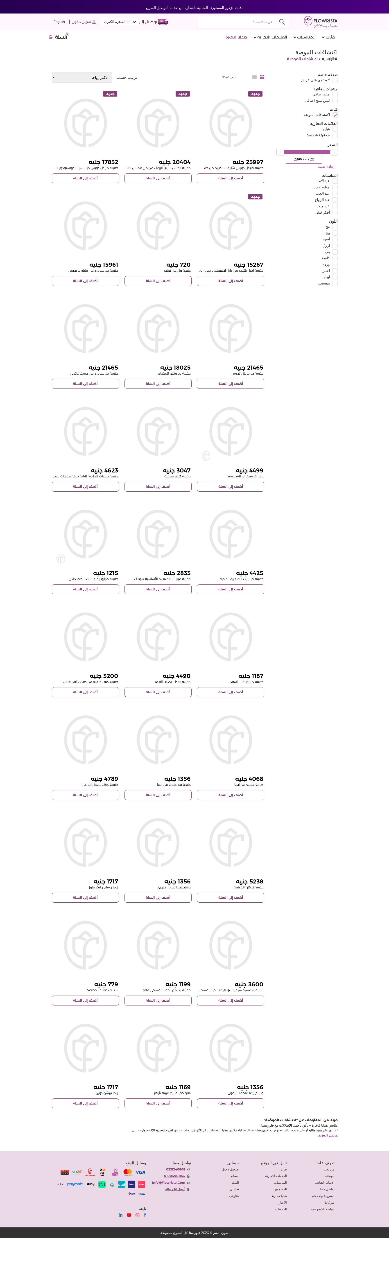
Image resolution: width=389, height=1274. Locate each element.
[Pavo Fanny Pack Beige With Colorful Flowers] (158, 1048)
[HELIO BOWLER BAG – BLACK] (230, 637)
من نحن (329, 1169)
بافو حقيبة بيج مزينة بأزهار (172, 1093)
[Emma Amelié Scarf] (230, 739)
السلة (235, 1183)
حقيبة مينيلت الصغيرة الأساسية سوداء (162, 579)
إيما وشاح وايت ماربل (103, 887)
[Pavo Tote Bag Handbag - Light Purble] (158, 945)
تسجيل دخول (82, 22)
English (59, 22)
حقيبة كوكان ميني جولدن (100, 784)
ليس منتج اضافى (317, 100)
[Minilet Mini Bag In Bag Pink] (230, 534)
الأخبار (283, 1203)
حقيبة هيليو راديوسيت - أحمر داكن (93, 579)
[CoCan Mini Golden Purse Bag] (85, 739)
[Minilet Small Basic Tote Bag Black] (158, 534)
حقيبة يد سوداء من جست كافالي (94, 373)
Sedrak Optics (318, 135)
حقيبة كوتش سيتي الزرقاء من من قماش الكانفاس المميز (149, 168)
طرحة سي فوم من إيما (174, 784)
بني (327, 252)
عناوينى (234, 1196)
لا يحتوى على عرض (315, 80)
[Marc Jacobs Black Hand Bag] (85, 226)
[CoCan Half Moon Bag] (158, 637)
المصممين (280, 1189)
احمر (326, 271)
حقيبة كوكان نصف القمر (173, 682)
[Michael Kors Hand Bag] (230, 328)
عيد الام (324, 181)
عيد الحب (323, 193)
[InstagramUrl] (137, 1215)
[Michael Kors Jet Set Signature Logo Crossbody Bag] (85, 123)
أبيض (326, 277)
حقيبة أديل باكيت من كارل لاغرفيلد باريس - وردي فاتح (225, 270)
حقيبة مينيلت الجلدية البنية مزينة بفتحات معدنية (83, 476)
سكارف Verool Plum (102, 990)
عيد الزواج (322, 200)
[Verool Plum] (85, 945)
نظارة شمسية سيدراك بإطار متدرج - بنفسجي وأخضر (225, 990)
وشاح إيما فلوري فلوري (174, 887)
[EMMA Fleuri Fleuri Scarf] (158, 842)
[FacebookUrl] (145, 1215)
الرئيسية (328, 59)
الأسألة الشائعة (325, 1183)
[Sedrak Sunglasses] (230, 431)
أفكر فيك (323, 212)
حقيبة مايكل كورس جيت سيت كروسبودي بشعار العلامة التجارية (73, 168)
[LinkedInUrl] (120, 1215)
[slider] (334, 152)
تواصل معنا (327, 1189)
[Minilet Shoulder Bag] (158, 431)
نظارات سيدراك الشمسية (245, 476)
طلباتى (234, 1189)
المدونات (281, 1209)
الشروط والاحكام (323, 1196)
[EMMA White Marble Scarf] (85, 842)
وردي (326, 264)
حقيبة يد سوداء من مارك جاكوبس (93, 270)
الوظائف (329, 1176)
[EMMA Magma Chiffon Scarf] (230, 1048)
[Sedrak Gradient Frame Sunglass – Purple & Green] (230, 945)
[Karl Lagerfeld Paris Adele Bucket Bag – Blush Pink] (230, 226)
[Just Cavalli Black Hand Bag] (85, 328)
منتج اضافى (321, 94)
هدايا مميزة (236, 37)
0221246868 (175, 1169)
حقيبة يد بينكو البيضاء (174, 373)
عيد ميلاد (323, 206)
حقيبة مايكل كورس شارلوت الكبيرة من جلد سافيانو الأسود (221, 168)
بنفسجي (324, 283)
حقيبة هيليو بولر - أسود (246, 682)
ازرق (326, 245)
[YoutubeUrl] (129, 1215)
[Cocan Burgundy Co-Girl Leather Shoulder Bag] (85, 637)
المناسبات (306, 37)
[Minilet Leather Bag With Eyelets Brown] (85, 431)
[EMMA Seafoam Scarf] (158, 739)
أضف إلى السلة (230, 178)
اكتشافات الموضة (316, 115)
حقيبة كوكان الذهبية (248, 887)
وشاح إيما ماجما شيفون (245, 1093)
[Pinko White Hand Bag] (158, 328)
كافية (326, 258)
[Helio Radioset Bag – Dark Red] (85, 534)
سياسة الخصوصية (323, 1209)
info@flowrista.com (168, 1183)
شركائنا (330, 1203)
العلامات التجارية (272, 37)
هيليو (326, 129)
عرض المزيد (328, 1135)
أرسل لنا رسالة (175, 1189)
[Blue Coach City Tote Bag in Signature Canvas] (158, 123)
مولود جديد (322, 187)
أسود (326, 239)
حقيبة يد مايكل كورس (247, 373)
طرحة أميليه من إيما (248, 784)
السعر (333, 144)
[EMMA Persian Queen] (85, 1048)
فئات (330, 37)
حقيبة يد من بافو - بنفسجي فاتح (167, 990)
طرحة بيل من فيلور (177, 270)
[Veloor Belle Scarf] (158, 226)
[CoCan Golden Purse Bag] (230, 842)
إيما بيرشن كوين (107, 1093)
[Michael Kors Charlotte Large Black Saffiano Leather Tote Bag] (230, 123)
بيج (328, 226)
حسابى (234, 1176)
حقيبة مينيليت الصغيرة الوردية (241, 579)
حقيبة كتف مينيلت (177, 476)
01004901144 (174, 1176)
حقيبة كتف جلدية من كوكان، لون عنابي (90, 682)
